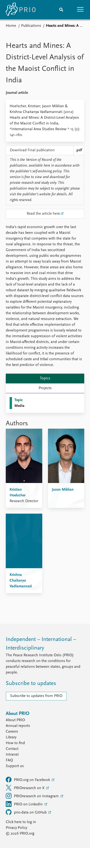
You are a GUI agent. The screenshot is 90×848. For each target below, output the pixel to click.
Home (11, 26)
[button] (80, 9)
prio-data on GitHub (31, 812)
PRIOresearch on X (29, 788)
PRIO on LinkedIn (29, 804)
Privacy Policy (16, 828)
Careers (12, 732)
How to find (15, 743)
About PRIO (15, 720)
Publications (31, 26)
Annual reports (18, 726)
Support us (15, 766)
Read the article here (43, 214)
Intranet (12, 755)
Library (11, 737)
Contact (12, 749)
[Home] (21, 9)
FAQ (9, 760)
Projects (45, 388)
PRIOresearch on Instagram (37, 796)
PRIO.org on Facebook (32, 780)
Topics (45, 378)
